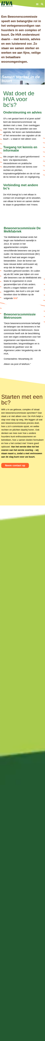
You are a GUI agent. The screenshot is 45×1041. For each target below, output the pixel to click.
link (15, 298)
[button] (37, 4)
